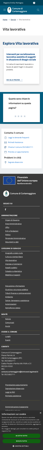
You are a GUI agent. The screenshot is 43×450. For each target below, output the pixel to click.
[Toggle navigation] (4, 9)
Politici (8, 234)
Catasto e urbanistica (13, 271)
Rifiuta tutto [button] (21, 441)
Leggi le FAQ (10, 392)
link (9, 431)
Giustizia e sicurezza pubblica (16, 289)
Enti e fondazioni (11, 231)
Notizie (8, 319)
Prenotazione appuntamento (16, 384)
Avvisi (7, 326)
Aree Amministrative (13, 223)
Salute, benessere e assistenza (17, 300)
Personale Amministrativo (15, 238)
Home (5, 19)
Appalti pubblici (11, 267)
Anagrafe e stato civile (14, 253)
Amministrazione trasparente (16, 406)
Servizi (13, 19)
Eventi (7, 340)
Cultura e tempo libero (14, 256)
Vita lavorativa (11, 260)
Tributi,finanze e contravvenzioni (18, 293)
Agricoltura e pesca (12, 307)
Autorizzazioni (10, 304)
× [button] (40, 413)
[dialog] (21, 430)
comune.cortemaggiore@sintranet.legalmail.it (19, 371)
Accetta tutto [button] (21, 436)
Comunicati (9, 322)
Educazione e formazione (15, 286)
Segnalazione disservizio (14, 388)
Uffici (7, 227)
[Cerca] (38, 10)
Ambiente (9, 296)
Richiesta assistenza (13, 395)
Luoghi (8, 336)
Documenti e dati (12, 242)
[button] (21, 446)
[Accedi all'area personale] (34, 3)
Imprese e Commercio (13, 264)
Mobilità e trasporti (12, 275)
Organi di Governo (12, 220)
